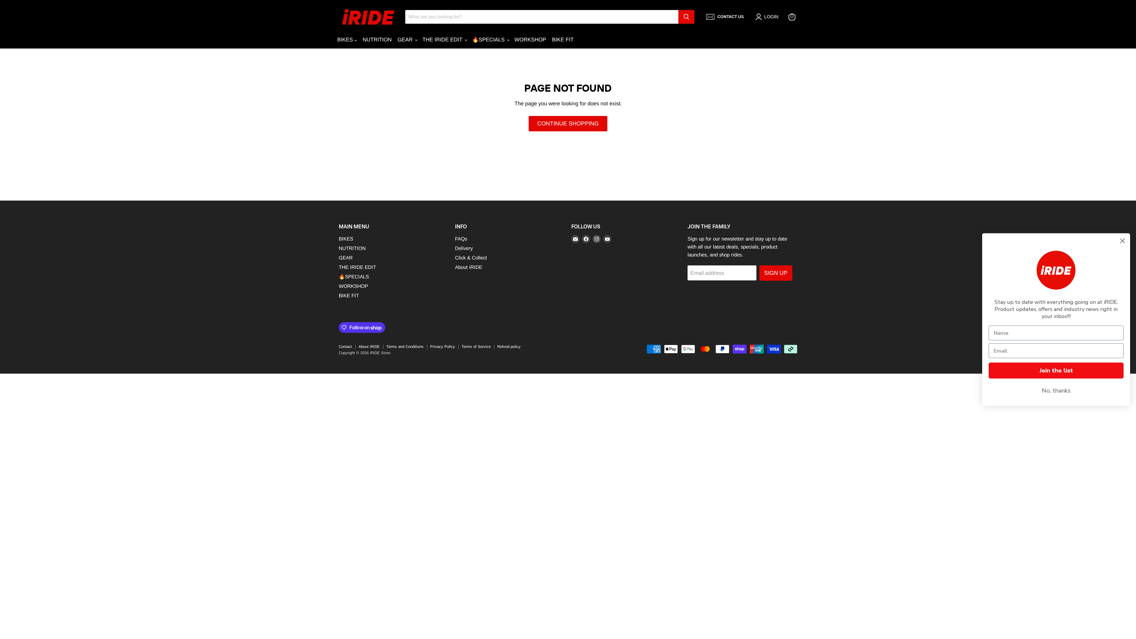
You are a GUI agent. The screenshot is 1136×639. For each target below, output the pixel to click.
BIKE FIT (563, 40)
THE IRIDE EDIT (443, 40)
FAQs (461, 239)
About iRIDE (468, 267)
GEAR (406, 40)
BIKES (345, 40)
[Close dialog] (1122, 241)
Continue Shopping (568, 123)
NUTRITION (377, 40)
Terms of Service (476, 346)
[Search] (686, 17)
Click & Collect (471, 258)
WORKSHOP (530, 40)
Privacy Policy (442, 346)
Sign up (776, 273)
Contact (345, 346)
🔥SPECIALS (489, 40)
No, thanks (1056, 391)
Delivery (464, 248)
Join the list (1056, 371)
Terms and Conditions (405, 346)
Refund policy (509, 346)
